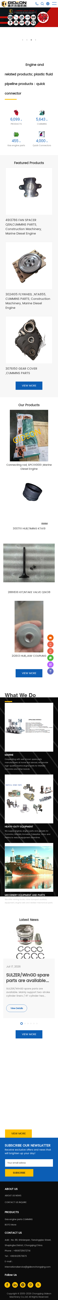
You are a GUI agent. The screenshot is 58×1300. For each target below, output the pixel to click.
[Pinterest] (30, 1285)
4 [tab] (35, 40)
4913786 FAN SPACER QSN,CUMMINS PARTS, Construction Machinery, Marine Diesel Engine (24, 227)
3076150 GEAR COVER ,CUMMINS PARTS (21, 371)
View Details (17, 1008)
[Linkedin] (15, 1285)
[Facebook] (7, 1285)
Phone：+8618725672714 (17, 1250)
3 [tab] (31, 40)
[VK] (23, 1285)
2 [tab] (27, 40)
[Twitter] (38, 1285)
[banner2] (29, 17)
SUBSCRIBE (19, 1173)
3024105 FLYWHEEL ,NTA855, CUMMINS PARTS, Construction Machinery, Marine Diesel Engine (28, 301)
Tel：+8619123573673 (16, 1256)
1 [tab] (22, 40)
